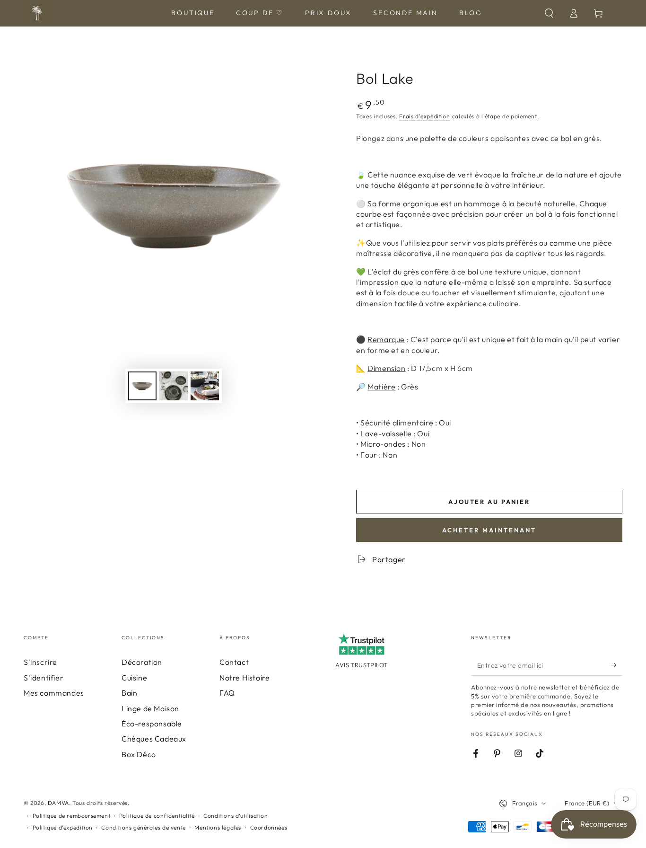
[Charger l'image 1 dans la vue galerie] (142, 385)
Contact (234, 662)
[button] (549, 13)
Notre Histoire (244, 677)
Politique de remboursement (72, 815)
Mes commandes (54, 693)
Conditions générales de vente (143, 827)
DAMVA (58, 802)
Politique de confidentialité (157, 815)
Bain (129, 693)
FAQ (227, 693)
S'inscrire (40, 662)
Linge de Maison (150, 708)
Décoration (142, 662)
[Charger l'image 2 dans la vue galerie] (173, 385)
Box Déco (139, 754)
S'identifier (43, 677)
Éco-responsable (152, 723)
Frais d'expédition (424, 116)
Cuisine (134, 677)
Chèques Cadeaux (154, 738)
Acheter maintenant (489, 530)
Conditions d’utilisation (235, 815)
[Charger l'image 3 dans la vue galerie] (205, 385)
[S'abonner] (616, 664)
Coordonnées (269, 827)
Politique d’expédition (63, 827)
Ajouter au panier (489, 501)
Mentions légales (217, 827)
